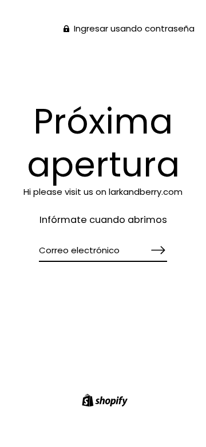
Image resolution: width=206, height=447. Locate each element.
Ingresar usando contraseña (133, 28)
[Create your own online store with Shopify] (103, 402)
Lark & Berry (103, 67)
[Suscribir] (158, 250)
